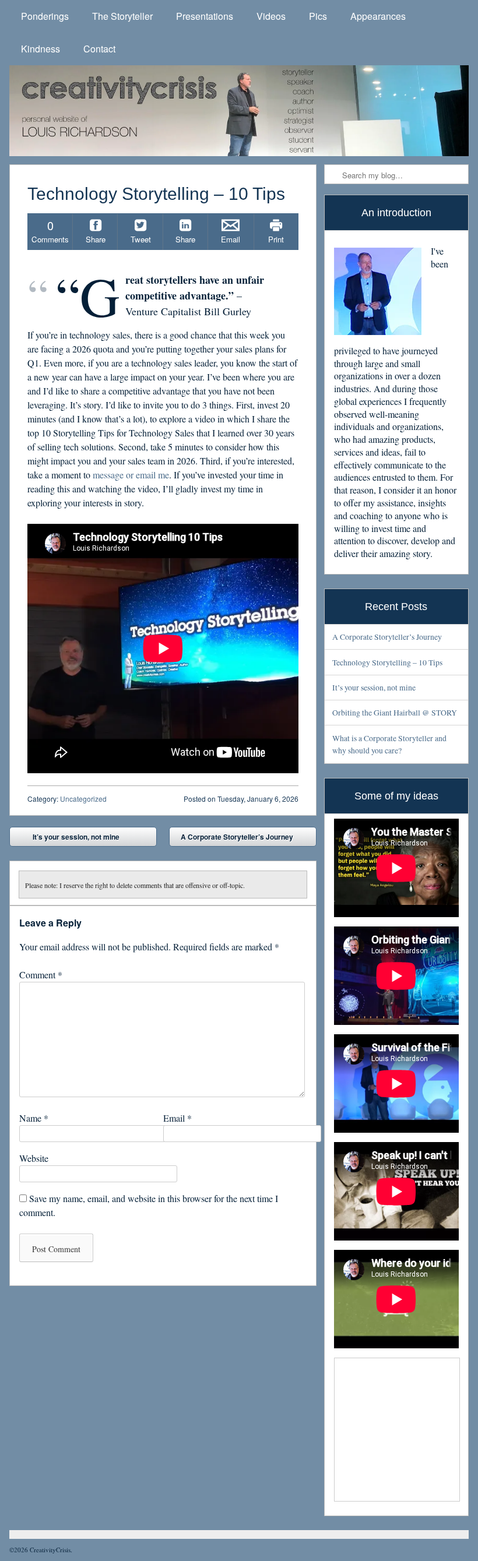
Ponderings (45, 16)
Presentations (204, 16)
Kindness (40, 48)
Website (33, 1158)
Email (177, 1118)
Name (33, 1118)
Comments (50, 231)
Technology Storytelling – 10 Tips (387, 662)
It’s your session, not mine (67, 839)
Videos (271, 16)
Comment (40, 974)
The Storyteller (122, 16)
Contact (99, 48)
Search (334, 175)
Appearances (378, 16)
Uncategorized (83, 799)
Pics (318, 16)
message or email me (131, 474)
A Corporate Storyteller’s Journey (245, 839)
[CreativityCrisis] (238, 110)
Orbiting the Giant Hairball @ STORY (394, 712)
